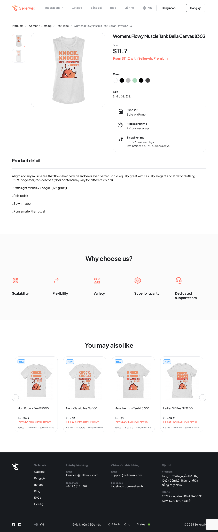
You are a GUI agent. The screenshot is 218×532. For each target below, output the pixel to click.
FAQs (37, 497)
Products (17, 25)
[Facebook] (13, 524)
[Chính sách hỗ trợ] (121, 524)
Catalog (77, 7)
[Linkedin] (19, 524)
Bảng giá (96, 7)
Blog (113, 7)
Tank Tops (63, 25)
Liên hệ (129, 7)
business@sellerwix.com (82, 475)
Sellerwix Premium (153, 58)
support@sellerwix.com (126, 475)
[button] (54, 7)
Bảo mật (95, 524)
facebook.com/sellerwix (127, 486)
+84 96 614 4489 (77, 486)
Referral (39, 484)
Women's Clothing (40, 25)
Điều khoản (80, 524)
